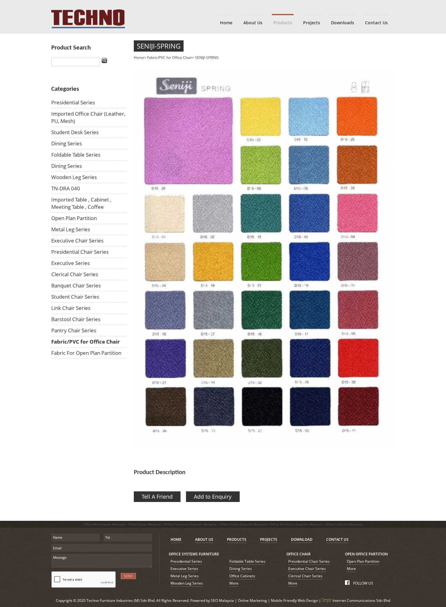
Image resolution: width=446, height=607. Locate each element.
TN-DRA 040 (65, 188)
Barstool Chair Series (75, 319)
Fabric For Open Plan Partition (86, 352)
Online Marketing (252, 600)
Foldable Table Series (75, 154)
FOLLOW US (362, 583)
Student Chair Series (75, 296)
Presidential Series (73, 102)
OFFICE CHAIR (298, 554)
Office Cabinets (242, 575)
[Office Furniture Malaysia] (88, 27)
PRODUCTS (236, 539)
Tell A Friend (157, 496)
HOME (176, 539)
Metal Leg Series (70, 229)
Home (139, 57)
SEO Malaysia (222, 600)
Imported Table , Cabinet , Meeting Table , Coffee (81, 203)
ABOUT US (204, 539)
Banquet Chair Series (76, 285)
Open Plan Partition (74, 218)
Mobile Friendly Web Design (294, 600)
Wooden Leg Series (74, 177)
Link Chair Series (70, 307)
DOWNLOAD (302, 539)
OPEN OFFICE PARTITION (366, 554)
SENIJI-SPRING (159, 46)
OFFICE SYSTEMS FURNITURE (194, 554)
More (233, 583)
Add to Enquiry (212, 496)
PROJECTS (268, 539)
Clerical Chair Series (74, 274)
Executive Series (70, 262)
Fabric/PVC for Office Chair (85, 341)
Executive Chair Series (77, 240)
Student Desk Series (75, 132)
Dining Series (66, 143)
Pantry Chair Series (73, 330)
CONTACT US (337, 539)
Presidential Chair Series (80, 251)
